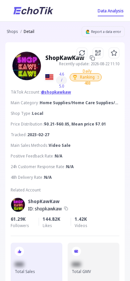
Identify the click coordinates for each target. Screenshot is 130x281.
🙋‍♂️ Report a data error (103, 31)
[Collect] (114, 53)
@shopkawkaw (56, 92)
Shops (12, 31)
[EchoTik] (33, 10)
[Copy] (66, 209)
